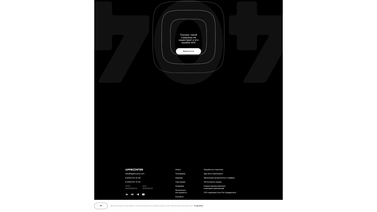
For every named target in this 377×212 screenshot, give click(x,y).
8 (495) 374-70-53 (132, 182)
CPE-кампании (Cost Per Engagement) (220, 192)
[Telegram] (137, 194)
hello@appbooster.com (134, 174)
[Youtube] (143, 194)
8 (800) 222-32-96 (132, 178)
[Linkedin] (126, 194)
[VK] (132, 194)
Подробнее (198, 206)
